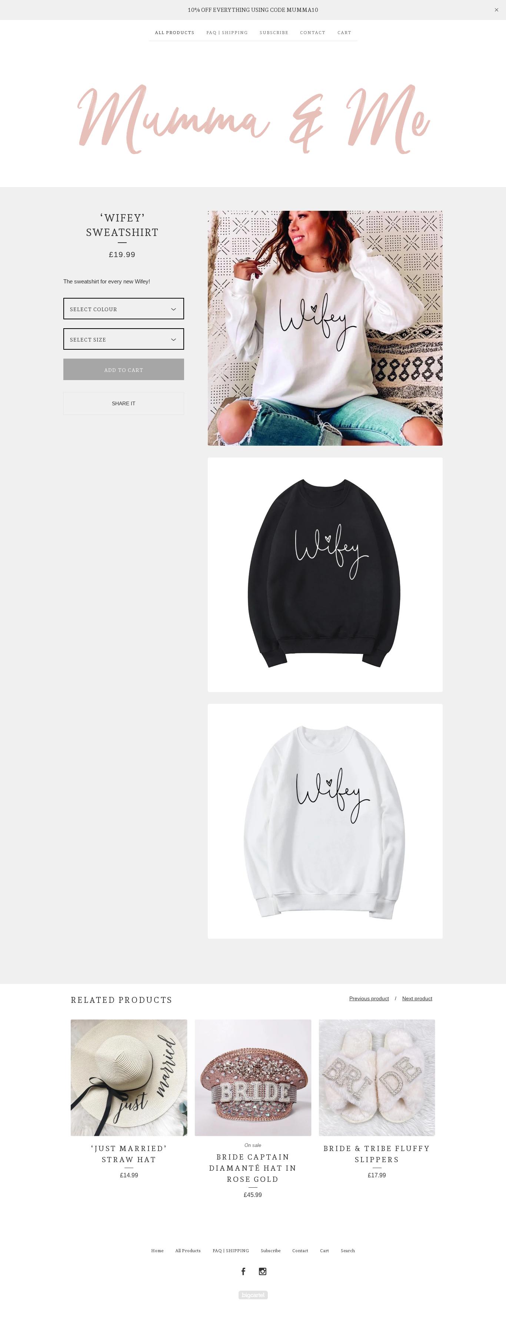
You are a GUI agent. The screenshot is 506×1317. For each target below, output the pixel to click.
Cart (344, 32)
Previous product (369, 998)
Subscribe (274, 32)
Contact (313, 32)
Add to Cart (123, 370)
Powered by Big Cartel (253, 1295)
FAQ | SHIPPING (227, 32)
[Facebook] (243, 1272)
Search (348, 1250)
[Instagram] (262, 1272)
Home (157, 1250)
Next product (417, 998)
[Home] (253, 110)
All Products (174, 32)
